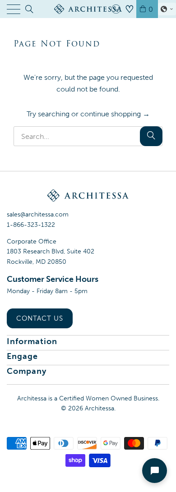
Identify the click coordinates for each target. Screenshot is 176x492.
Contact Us (39, 318)
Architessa (99, 408)
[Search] (28, 9)
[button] (167, 9)
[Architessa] (88, 9)
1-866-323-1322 (31, 225)
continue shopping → (115, 114)
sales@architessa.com (38, 214)
